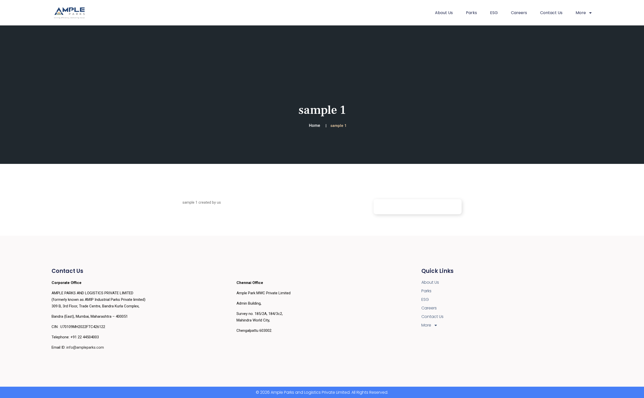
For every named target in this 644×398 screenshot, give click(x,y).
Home (314, 125)
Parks (471, 13)
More (426, 325)
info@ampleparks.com (85, 347)
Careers (519, 13)
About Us (444, 13)
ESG (494, 13)
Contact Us (551, 13)
